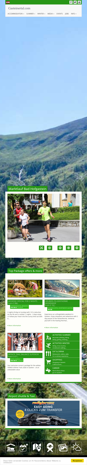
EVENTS (60, 14)
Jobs (67, 14)
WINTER (40, 14)
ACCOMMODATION (15, 14)
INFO (73, 14)
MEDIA (50, 14)
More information (14, 325)
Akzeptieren (77, 460)
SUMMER (30, 14)
